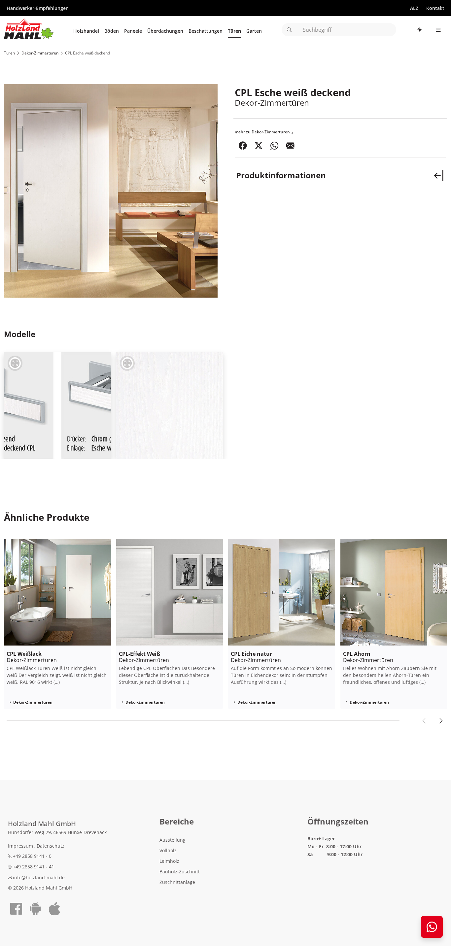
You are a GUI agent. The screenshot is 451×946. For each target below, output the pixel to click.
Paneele (133, 32)
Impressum (21, 846)
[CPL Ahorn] (393, 592)
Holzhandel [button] (86, 32)
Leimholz (169, 861)
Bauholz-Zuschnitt (179, 871)
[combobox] (339, 29)
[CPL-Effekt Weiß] (169, 592)
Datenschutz (50, 846)
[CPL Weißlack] (57, 592)
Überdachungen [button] (165, 32)
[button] (243, 146)
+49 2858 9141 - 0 (32, 856)
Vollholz (168, 850)
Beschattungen (206, 32)
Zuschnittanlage (177, 882)
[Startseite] (28, 28)
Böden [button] (111, 32)
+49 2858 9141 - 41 (33, 866)
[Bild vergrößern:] (57, 405)
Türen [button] (234, 32)
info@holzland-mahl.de (39, 877)
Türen (9, 53)
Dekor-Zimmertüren (39, 53)
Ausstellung (172, 840)
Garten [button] (254, 32)
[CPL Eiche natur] (281, 592)
